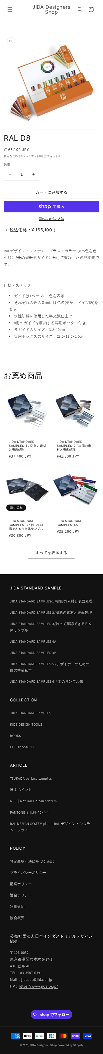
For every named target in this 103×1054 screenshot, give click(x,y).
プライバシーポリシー (28, 872)
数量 (7, 164)
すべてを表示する (52, 552)
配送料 (14, 156)
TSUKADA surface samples (31, 778)
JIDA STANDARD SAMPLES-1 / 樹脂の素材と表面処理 (27, 445)
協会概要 (17, 918)
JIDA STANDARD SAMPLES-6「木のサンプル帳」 (48, 681)
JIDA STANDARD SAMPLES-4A (70, 523)
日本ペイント (21, 789)
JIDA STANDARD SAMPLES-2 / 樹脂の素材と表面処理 (74, 445)
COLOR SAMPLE (22, 747)
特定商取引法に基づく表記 (32, 861)
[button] (10, 9)
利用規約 (17, 906)
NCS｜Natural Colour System (33, 801)
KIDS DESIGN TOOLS (26, 724)
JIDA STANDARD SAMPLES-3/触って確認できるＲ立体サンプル (51, 626)
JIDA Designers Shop (43, 1045)
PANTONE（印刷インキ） (30, 812)
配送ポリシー (21, 884)
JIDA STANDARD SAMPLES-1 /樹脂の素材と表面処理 (51, 601)
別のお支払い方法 (51, 218)
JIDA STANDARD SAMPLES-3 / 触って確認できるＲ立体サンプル (26, 524)
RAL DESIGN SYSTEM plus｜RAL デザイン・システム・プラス (50, 826)
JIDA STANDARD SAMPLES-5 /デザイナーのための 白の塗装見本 (49, 667)
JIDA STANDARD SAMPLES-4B (33, 652)
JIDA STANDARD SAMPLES (30, 713)
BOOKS (15, 735)
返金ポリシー (21, 895)
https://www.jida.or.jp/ (38, 986)
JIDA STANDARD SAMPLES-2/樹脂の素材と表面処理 (51, 612)
